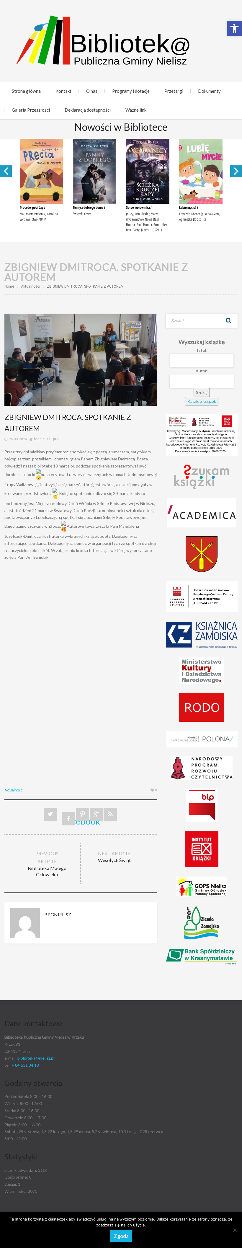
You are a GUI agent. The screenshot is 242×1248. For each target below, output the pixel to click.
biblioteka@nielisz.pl (35, 1057)
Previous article (47, 864)
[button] (234, 28)
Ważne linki (136, 110)
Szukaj (229, 321)
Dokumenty (209, 91)
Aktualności (30, 286)
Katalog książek (201, 401)
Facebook (68, 820)
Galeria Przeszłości (31, 110)
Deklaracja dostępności (88, 110)
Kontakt (63, 91)
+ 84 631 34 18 (25, 1065)
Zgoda (121, 1236)
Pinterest (82, 814)
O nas (91, 91)
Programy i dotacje (131, 91)
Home (9, 286)
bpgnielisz (42, 439)
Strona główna (26, 91)
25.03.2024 (18, 439)
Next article (114, 857)
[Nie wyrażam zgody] (235, 1230)
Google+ (96, 814)
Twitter (50, 814)
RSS (110, 814)
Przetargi (173, 91)
